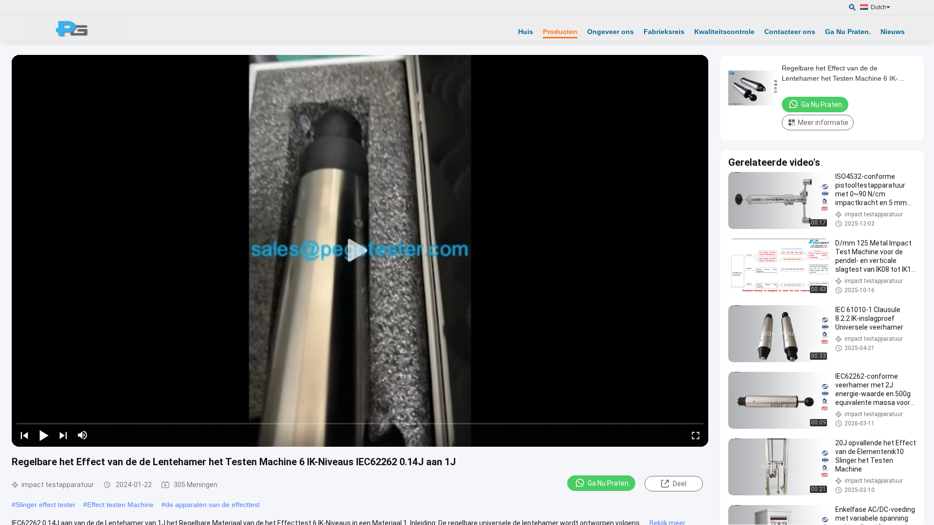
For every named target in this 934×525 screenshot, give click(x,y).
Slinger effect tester (45, 504)
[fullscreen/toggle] (695, 435)
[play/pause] (44, 435)
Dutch (878, 7)
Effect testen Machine (120, 504)
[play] (360, 251)
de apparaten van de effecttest (212, 504)
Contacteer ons (789, 31)
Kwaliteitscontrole (724, 31)
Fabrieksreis (664, 31)
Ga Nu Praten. (848, 31)
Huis (525, 31)
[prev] (24, 435)
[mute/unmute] (82, 435)
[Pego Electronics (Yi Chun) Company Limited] (75, 28)
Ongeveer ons (610, 31)
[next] (63, 435)
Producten (560, 31)
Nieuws (892, 31)
